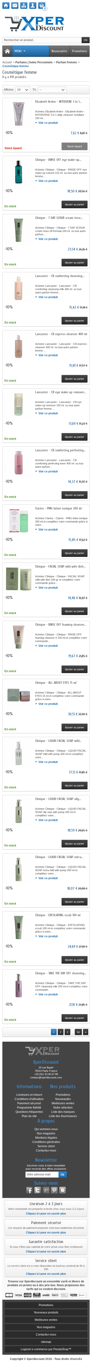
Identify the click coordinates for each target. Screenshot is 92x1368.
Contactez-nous (46, 1150)
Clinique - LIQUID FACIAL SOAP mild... (58, 741)
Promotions (79, 51)
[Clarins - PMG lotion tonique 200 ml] (18, 521)
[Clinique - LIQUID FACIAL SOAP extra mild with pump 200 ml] (18, 869)
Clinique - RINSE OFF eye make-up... (58, 160)
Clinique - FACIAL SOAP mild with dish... (60, 566)
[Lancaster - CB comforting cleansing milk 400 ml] (18, 288)
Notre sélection (63, 1107)
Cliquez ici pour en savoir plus (46, 1213)
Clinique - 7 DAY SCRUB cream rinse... (59, 218)
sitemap (46, 1342)
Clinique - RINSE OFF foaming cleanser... (60, 625)
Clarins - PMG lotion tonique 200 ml (58, 508)
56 (78, 1032)
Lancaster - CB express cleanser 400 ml (61, 334)
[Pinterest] (54, 1190)
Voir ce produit (48, 123)
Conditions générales (46, 1142)
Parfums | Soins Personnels (34, 62)
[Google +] (46, 1190)
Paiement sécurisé (29, 1103)
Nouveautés (59, 51)
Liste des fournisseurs (63, 1116)
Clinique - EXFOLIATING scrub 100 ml (57, 915)
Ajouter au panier (74, 204)
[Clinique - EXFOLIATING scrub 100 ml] (18, 927)
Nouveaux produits (46, 1312)
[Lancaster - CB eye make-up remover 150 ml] (18, 404)
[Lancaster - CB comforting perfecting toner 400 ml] (18, 462)
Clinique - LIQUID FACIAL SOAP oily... (58, 799)
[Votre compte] (32, 6)
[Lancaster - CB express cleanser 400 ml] (18, 346)
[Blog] (62, 1190)
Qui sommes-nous (46, 1129)
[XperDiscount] (46, 23)
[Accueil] (6, 6)
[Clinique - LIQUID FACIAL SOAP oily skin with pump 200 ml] (18, 811)
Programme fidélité (29, 1107)
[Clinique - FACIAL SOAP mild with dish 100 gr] (18, 579)
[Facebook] (29, 1190)
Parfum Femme (66, 62)
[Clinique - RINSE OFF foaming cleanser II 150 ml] (18, 637)
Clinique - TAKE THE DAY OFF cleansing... (60, 973)
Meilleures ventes (63, 1103)
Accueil (7, 62)
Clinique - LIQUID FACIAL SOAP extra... (59, 857)
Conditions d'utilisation (29, 1099)
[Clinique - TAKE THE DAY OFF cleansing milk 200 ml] (18, 985)
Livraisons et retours (29, 1094)
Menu (18, 51)
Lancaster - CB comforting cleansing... (59, 276)
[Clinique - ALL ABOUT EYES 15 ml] (18, 695)
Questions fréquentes (29, 1112)
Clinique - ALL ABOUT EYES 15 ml (55, 683)
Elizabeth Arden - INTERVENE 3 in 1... (58, 102)
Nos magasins (46, 1133)
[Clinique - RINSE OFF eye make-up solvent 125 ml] (18, 172)
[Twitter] (37, 1190)
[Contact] (15, 6)
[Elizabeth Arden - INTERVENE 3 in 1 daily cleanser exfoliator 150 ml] (18, 114)
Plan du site (29, 1116)
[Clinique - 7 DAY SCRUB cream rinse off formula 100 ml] (18, 230)
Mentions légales (46, 1137)
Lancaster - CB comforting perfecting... (60, 450)
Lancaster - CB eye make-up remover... (60, 392)
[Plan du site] (24, 6)
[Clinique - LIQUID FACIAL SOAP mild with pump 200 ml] (18, 753)
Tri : (35, 89)
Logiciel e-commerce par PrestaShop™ (46, 1349)
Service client (46, 1146)
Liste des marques (63, 1112)
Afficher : (9, 89)
